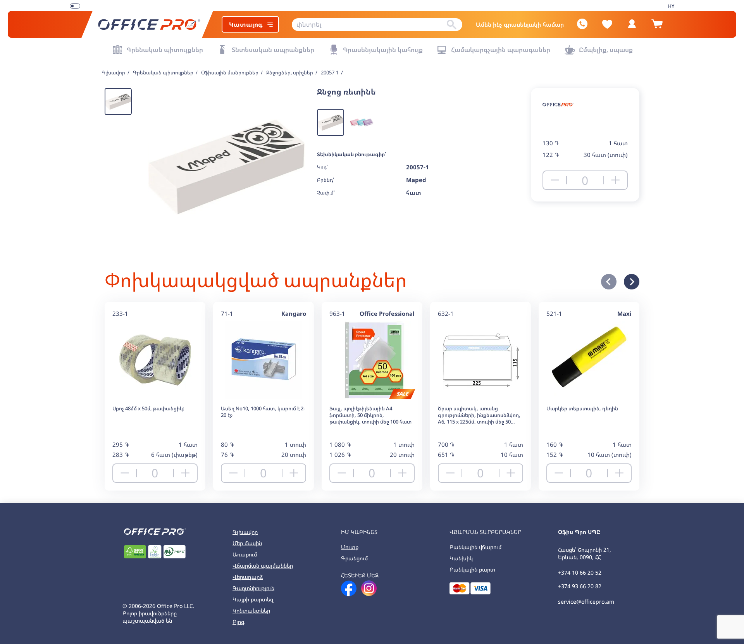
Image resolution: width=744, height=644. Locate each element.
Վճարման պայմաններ (262, 565)
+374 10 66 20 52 (579, 572)
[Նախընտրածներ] (607, 24)
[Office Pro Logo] (147, 24)
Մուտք (349, 547)
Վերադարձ (247, 576)
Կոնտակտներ (251, 610)
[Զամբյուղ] (657, 27)
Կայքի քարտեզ (252, 599)
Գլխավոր (245, 532)
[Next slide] (631, 281)
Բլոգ (238, 621)
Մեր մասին (247, 543)
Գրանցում (354, 558)
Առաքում (244, 554)
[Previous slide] (609, 281)
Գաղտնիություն (253, 588)
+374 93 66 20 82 (579, 586)
